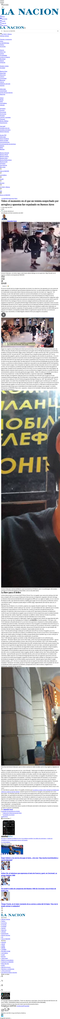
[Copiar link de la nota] (2, 281)
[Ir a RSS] (2, 990)
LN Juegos (2, 108)
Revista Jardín (3, 162)
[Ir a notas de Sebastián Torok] (30, 217)
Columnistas (3, 91)
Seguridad (3, 73)
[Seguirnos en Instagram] (2, 986)
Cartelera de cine (4, 128)
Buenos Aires (3, 71)
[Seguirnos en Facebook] (2, 976)
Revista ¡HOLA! (4, 154)
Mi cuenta (4, 25)
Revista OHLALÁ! (4, 153)
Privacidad (26, 1006)
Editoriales (3, 89)
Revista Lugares (4, 156)
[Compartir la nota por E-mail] (5, 283)
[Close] (2, 908)
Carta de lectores (4, 142)
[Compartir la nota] (2, 279)
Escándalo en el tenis (8, 815)
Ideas (1, 147)
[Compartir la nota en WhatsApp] (4, 279)
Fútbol (2, 98)
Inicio (3, 16)
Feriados (2, 115)
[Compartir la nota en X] (4, 283)
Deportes (11, 198)
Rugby (2, 100)
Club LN (4, 23)
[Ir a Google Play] (5, 995)
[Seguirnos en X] (2, 981)
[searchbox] (29, 31)
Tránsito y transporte (6, 39)
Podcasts (2, 119)
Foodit (3, 21)
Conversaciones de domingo (8, 144)
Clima (1, 41)
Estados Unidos (4, 66)
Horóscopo (3, 114)
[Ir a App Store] (5, 999)
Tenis (1, 101)
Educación (3, 75)
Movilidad (2, 59)
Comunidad (3, 78)
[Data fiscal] (2, 1016)
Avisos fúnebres (4, 139)
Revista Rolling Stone (6, 160)
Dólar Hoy (3, 52)
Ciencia (2, 82)
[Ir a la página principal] (30, 14)
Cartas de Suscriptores (6, 92)
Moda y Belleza (4, 121)
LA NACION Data (4, 43)
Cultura (2, 76)
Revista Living (3, 158)
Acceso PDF (3, 135)
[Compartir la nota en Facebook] (2, 283)
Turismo (2, 110)
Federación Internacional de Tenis (12, 813)
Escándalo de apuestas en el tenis (10, 811)
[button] (30, 111)
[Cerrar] (25, 28)
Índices (2, 61)
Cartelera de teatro (5, 130)
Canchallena (3, 103)
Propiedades (3, 55)
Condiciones (20, 1006)
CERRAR (2, 1)
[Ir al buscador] (2, 7)
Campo (2, 53)
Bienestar (2, 80)
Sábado (2, 146)
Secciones (4, 19)
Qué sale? (2, 126)
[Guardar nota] (2, 277)
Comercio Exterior (5, 57)
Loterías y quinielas (5, 117)
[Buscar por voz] (57, 31)
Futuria (2, 50)
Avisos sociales (4, 140)
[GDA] (5, 1011)
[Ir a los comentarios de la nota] (4, 277)
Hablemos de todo (5, 84)
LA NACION (4, 198)
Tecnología (3, 112)
